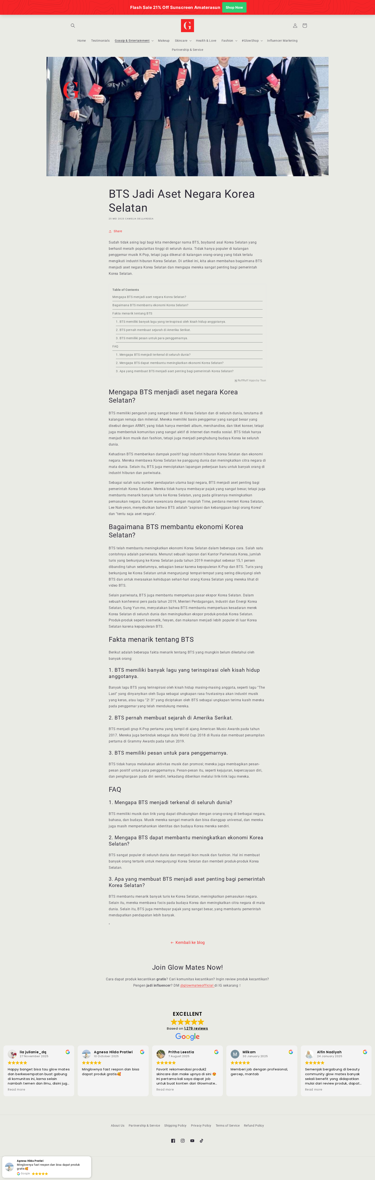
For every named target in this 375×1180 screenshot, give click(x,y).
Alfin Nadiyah (329, 1052)
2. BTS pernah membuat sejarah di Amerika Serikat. (153, 330)
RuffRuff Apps (247, 380)
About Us (117, 1125)
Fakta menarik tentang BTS (132, 313)
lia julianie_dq (33, 1052)
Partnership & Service (144, 1125)
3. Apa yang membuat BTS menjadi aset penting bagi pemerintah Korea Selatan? (175, 371)
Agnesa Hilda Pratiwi (113, 1052)
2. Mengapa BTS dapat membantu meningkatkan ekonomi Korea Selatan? (170, 363)
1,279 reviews (196, 1028)
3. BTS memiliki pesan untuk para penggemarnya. (152, 338)
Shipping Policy (175, 1125)
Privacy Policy (201, 1125)
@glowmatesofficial (197, 985)
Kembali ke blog (190, 942)
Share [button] (118, 231)
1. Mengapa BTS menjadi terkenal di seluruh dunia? (153, 354)
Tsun (263, 380)
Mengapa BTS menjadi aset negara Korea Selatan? (149, 297)
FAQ (115, 346)
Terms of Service (228, 1125)
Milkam (249, 1052)
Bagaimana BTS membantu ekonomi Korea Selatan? (150, 305)
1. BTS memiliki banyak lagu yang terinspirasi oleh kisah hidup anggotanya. (171, 321)
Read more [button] (16, 1090)
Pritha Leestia (181, 1052)
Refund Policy (254, 1125)
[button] (73, 25)
